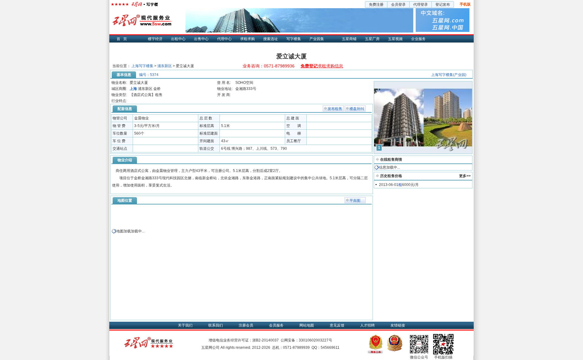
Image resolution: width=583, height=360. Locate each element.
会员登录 (398, 4)
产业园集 (316, 39)
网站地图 (306, 325)
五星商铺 (349, 39)
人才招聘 (367, 325)
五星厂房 (372, 39)
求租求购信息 (322, 65)
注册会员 (246, 325)
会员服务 (276, 325)
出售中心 (201, 39)
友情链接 (397, 325)
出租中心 (178, 39)
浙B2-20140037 (265, 340)
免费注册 (376, 4)
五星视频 (395, 39)
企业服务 (418, 39)
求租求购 (247, 39)
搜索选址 (270, 39)
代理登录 (420, 4)
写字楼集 (293, 39)
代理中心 (224, 39)
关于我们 (185, 325)
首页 (123, 39)
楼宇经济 (155, 39)
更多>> (465, 176)
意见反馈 (337, 325)
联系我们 (215, 325)
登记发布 (442, 4)
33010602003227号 (315, 340)
